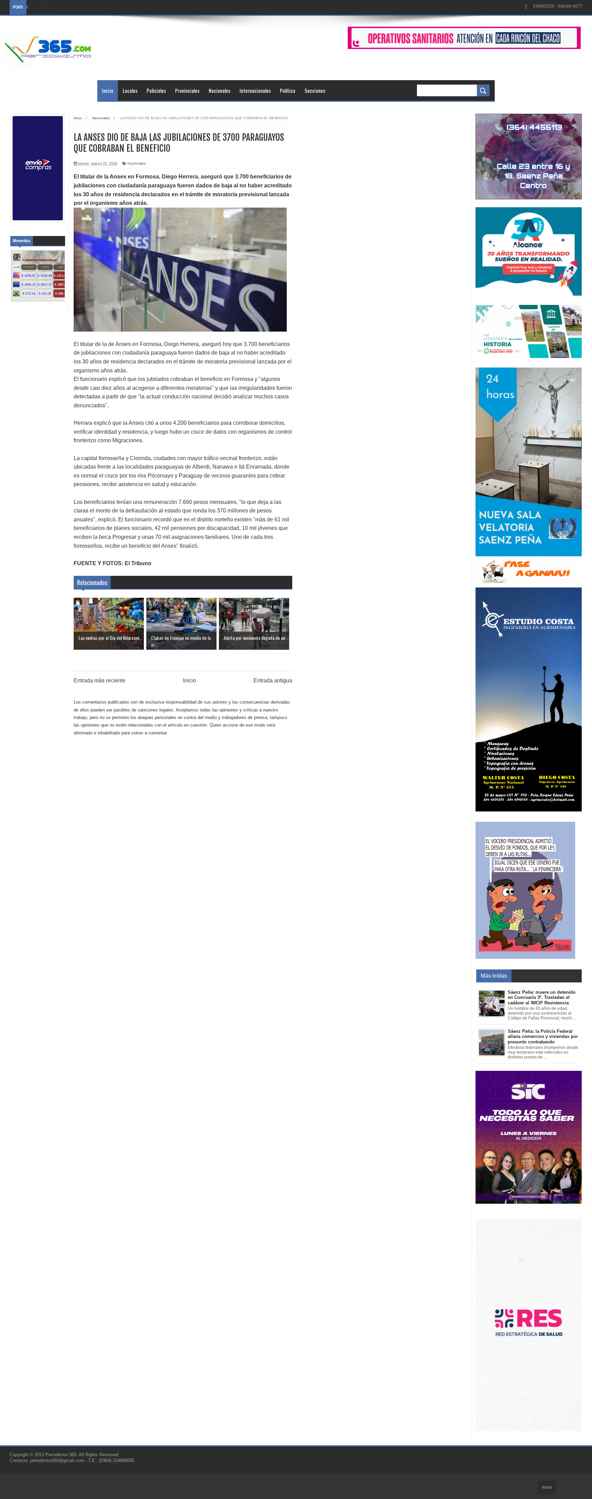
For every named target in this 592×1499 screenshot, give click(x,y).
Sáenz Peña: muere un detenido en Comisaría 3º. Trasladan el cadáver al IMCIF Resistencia (542, 997)
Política (287, 90)
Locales (130, 90)
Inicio (107, 90)
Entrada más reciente (99, 680)
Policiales (156, 90)
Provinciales (187, 90)
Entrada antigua (273, 680)
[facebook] (526, 7)
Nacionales (219, 90)
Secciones (315, 90)
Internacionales (255, 90)
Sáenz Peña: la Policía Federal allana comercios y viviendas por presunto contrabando (543, 1036)
